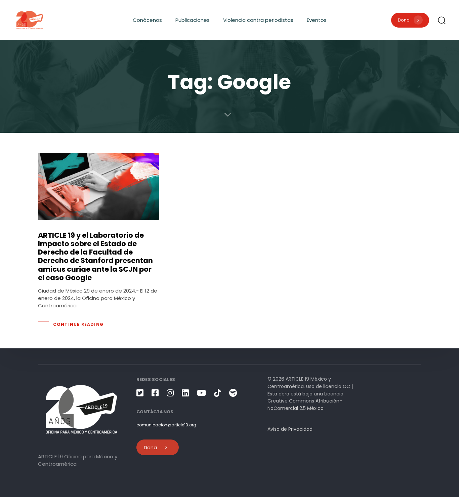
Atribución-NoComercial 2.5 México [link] (304, 404)
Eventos (317, 20)
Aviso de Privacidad (289, 429)
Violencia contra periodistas (258, 20)
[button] (441, 20)
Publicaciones (192, 20)
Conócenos (147, 20)
